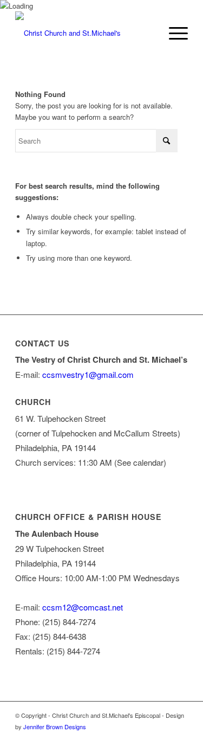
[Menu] (173, 33)
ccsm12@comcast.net (82, 607)
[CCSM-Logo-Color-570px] (84, 33)
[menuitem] (173, 33)
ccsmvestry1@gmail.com (88, 374)
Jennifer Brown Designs (54, 726)
